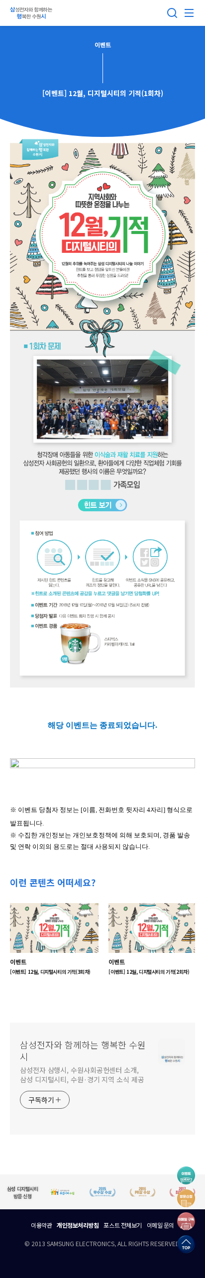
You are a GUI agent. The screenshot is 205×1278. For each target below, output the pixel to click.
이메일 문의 (160, 1225)
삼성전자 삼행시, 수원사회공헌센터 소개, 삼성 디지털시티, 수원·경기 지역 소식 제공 (82, 1074)
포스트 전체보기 (122, 1225)
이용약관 (41, 1225)
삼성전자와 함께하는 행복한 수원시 (83, 1050)
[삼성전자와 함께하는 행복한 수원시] (32, 13)
